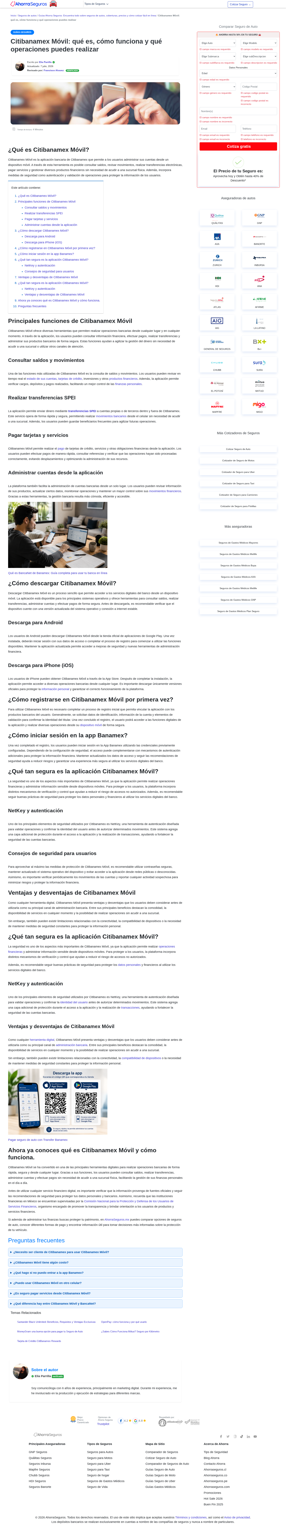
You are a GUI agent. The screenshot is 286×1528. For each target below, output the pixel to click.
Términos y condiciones (191, 1517)
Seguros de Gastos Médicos (105, 1481)
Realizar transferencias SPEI (44, 213)
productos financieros (123, 378)
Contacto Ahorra (214, 1463)
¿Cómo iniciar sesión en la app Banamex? (46, 254)
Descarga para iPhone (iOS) (43, 242)
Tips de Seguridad (216, 1452)
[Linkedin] (248, 1436)
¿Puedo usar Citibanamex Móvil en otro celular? (47, 1283)
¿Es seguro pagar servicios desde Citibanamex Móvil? (52, 1293)
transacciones (130, 1007)
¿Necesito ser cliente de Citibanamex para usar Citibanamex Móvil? (61, 1252)
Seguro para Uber (99, 1463)
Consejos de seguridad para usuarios (49, 271)
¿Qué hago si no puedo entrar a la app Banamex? (48, 1272)
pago (61, 448)
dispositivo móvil (91, 725)
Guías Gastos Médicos (160, 1487)
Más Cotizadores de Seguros (238, 433)
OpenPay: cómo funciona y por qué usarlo (124, 1321)
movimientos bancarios (111, 416)
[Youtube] (255, 1436)
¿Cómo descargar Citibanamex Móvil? (43, 230)
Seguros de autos (27, 15)
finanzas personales (128, 384)
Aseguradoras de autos (238, 198)
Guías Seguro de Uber (160, 1481)
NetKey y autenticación (40, 265)
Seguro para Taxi (98, 1469)
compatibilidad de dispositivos (141, 1058)
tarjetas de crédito (70, 378)
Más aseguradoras (238, 526)
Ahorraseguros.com (217, 1487)
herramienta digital (42, 1039)
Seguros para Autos (100, 1452)
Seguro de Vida (97, 1487)
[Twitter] (228, 1436)
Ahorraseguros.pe (215, 1481)
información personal (55, 689)
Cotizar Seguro (240, 4)
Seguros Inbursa (40, 1463)
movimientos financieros (165, 491)
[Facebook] (221, 1436)
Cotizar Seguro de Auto (160, 1458)
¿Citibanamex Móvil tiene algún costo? (41, 1262)
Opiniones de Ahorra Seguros (105, 1418)
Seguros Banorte (40, 1487)
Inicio (13, 15)
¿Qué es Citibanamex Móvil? (37, 195)
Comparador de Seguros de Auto (167, 1463)
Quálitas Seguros (40, 1458)
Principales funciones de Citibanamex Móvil (46, 201)
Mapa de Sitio (155, 1444)
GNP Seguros (38, 1452)
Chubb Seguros (39, 1475)
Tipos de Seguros (95, 3)
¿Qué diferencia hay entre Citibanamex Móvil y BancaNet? (54, 1303)
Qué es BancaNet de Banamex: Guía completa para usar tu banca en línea (57, 573)
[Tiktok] (241, 1436)
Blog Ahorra (211, 1458)
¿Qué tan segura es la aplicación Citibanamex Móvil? (53, 259)
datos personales (129, 964)
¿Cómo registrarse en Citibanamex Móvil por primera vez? (56, 248)
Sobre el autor (44, 1370)
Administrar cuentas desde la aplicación (51, 225)
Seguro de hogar (98, 1475)
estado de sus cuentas (42, 378)
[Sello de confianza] (192, 1421)
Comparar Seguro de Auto (238, 26)
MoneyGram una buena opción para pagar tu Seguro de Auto (50, 1331)
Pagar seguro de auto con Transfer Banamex (38, 1140)
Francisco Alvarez (54, 70)
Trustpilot (103, 1424)
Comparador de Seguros (161, 1452)
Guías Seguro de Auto (160, 1469)
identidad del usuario (74, 1002)
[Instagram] (235, 1436)
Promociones (212, 1492)
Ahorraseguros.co (215, 1475)
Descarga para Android (40, 236)
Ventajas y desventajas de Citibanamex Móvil (48, 277)
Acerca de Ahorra (216, 1444)
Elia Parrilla (45, 62)
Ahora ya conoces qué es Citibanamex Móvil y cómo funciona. (59, 300)
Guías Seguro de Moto (160, 1475)
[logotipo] (48, 1435)
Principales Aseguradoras (47, 1444)
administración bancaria (71, 1045)
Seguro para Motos (99, 1458)
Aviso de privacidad (237, 1517)
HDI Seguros (37, 1481)
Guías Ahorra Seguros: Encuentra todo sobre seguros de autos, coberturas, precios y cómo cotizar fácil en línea (97, 15)
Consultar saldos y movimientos (46, 207)
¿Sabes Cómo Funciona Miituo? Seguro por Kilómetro (130, 1331)
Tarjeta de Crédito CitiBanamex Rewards (39, 1341)
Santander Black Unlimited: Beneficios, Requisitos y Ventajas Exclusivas (56, 1321)
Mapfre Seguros (39, 1469)
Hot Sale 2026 (213, 1498)
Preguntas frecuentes (32, 306)
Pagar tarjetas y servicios (41, 219)
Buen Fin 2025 (213, 1504)
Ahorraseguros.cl (215, 1469)
